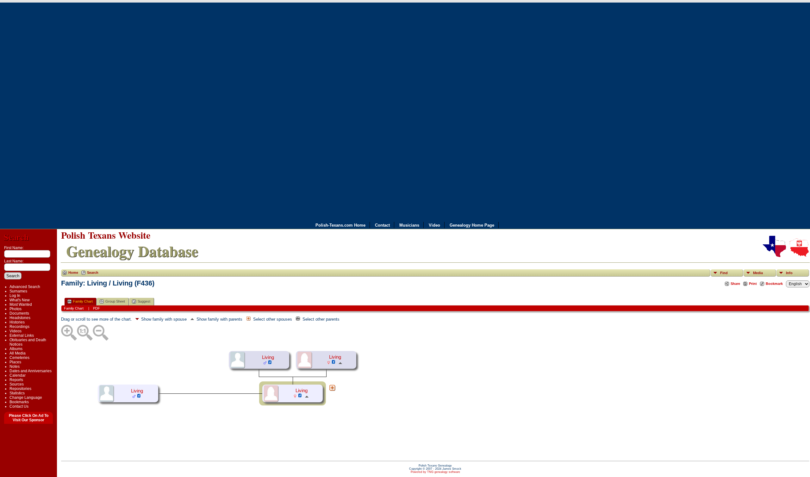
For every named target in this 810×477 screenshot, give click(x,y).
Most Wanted (20, 304)
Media (758, 273)
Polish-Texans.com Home (340, 225)
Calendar (17, 375)
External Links (21, 335)
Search (16, 237)
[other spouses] (332, 388)
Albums (15, 349)
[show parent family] (340, 362)
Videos (15, 331)
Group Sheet (115, 301)
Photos (15, 309)
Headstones (19, 318)
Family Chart (83, 301)
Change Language (25, 397)
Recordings (19, 326)
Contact (382, 225)
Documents (19, 313)
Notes (14, 366)
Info (789, 273)
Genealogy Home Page (472, 225)
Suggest (144, 301)
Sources (16, 384)
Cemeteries (19, 357)
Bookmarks (19, 402)
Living (268, 357)
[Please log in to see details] (270, 363)
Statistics (17, 393)
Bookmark (774, 284)
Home (73, 272)
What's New (19, 300)
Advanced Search (24, 287)
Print (753, 284)
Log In (14, 295)
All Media (17, 353)
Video (434, 225)
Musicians (409, 225)
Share (735, 284)
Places (15, 362)
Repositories (20, 388)
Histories (17, 322)
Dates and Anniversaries (30, 371)
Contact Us (18, 406)
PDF (96, 308)
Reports (16, 380)
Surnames (18, 291)
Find (724, 273)
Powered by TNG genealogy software (435, 472)
